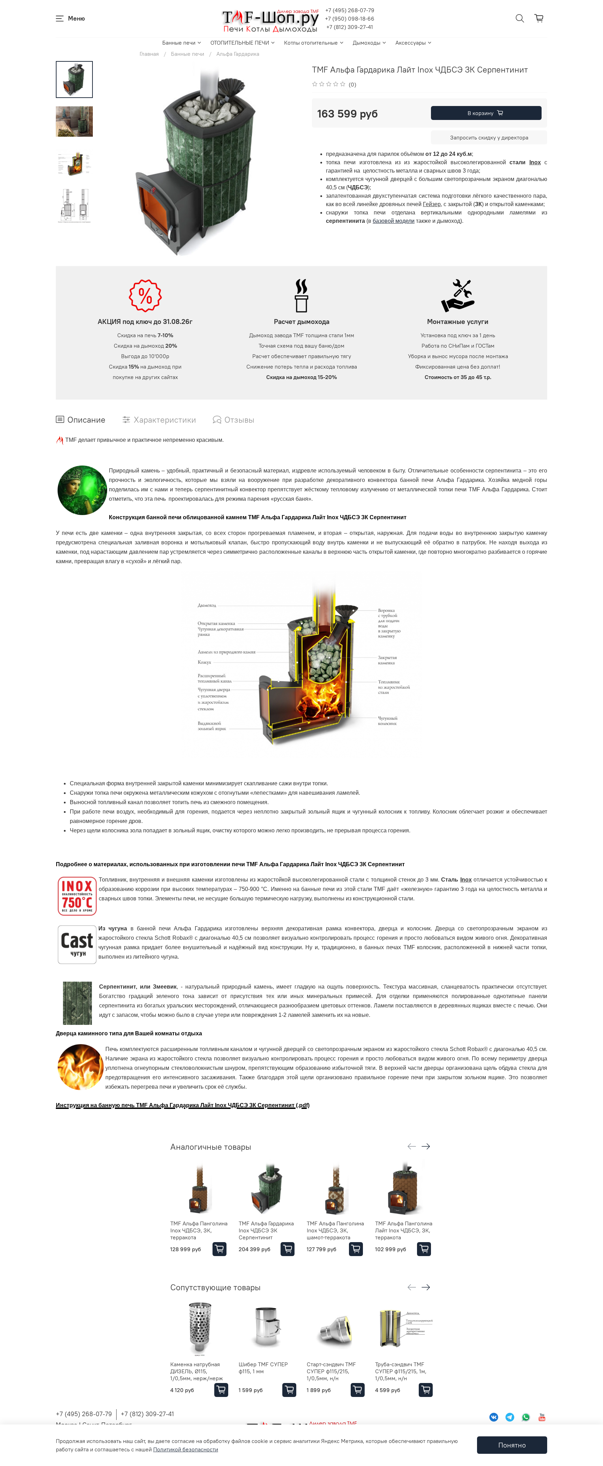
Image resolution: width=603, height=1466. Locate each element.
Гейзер (432, 204)
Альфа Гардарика (237, 53)
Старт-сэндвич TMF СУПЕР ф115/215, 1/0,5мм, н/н (331, 1370)
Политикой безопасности (185, 1449)
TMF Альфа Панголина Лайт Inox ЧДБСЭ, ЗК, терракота (403, 1230)
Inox (535, 162)
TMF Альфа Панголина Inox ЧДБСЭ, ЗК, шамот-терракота (335, 1230)
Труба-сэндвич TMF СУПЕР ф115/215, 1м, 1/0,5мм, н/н (400, 1370)
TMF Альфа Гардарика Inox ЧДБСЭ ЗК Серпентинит (266, 1230)
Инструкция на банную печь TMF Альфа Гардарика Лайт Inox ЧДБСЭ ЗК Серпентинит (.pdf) (183, 1105)
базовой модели (394, 221)
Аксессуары (410, 42)
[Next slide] (287, 163)
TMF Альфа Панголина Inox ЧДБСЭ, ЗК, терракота (199, 1230)
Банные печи (178, 42)
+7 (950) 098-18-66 (349, 18)
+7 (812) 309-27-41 (349, 26)
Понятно (512, 1445)
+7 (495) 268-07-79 (349, 10)
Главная (149, 53)
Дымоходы (366, 42)
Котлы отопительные (311, 42)
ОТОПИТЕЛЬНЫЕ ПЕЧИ (239, 42)
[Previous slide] (110, 163)
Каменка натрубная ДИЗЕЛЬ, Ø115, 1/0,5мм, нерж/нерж (196, 1370)
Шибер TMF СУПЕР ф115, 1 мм (263, 1367)
